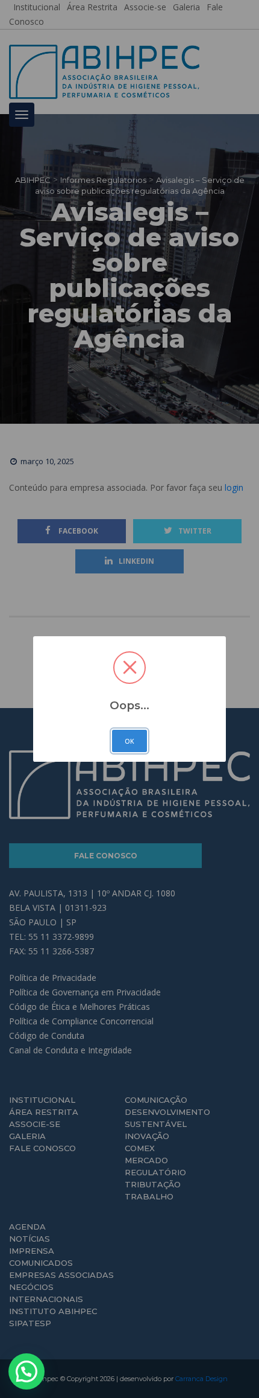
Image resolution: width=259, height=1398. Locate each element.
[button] (26, 1371)
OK (129, 741)
